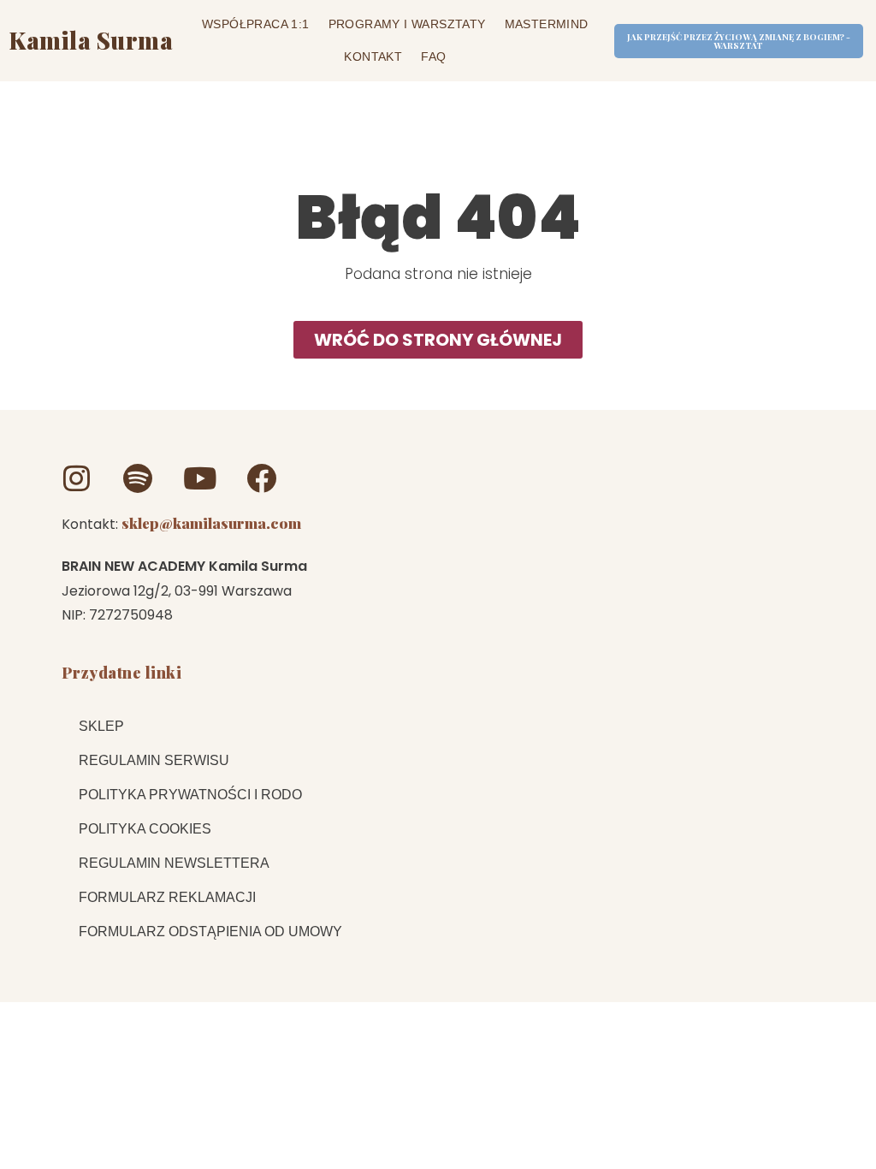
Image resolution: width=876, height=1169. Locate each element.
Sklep (101, 726)
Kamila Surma (91, 40)
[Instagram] (77, 478)
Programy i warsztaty (407, 24)
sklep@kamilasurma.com (211, 522)
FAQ (433, 56)
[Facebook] (261, 478)
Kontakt (373, 56)
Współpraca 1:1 (256, 24)
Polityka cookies (145, 829)
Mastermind (547, 24)
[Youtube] (200, 478)
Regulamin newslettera (174, 863)
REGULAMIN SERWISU (154, 760)
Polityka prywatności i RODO (190, 794)
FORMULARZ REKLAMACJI (167, 897)
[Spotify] (138, 478)
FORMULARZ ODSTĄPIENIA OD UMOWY (210, 931)
